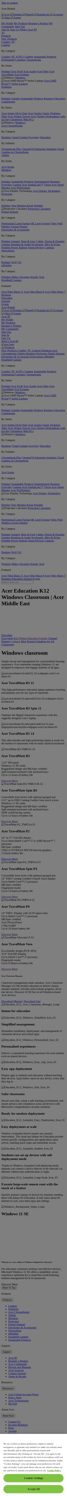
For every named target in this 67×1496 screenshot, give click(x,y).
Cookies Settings (33, 1478)
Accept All (33, 1489)
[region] (33, 1465)
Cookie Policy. (54, 1470)
